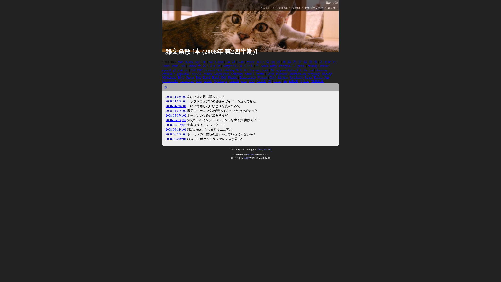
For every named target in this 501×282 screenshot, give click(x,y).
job (273, 61)
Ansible (261, 81)
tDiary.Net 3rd (264, 149)
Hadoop (327, 74)
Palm (175, 66)
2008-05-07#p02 (176, 115)
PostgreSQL (230, 66)
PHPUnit (281, 74)
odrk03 (249, 74)
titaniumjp (322, 70)
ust (312, 70)
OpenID (300, 66)
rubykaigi (314, 74)
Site (197, 61)
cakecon (183, 70)
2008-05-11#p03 (176, 125)
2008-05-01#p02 (176, 110)
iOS (223, 77)
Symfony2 (220, 81)
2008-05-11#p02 (176, 120)
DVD (260, 61)
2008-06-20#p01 (176, 139)
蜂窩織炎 (317, 81)
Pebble (208, 81)
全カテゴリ (331, 8)
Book (241, 61)
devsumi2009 (213, 70)
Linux (166, 66)
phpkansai (183, 74)
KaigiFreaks (221, 74)
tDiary (189, 61)
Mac (180, 61)
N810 (264, 66)
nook (265, 70)
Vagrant (262, 77)
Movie (251, 61)
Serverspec (187, 81)
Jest (326, 77)
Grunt (270, 74)
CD (228, 61)
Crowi (277, 81)
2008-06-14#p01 (176, 129)
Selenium (237, 74)
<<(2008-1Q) (267, 8)
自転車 (293, 81)
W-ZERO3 (246, 66)
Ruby (273, 66)
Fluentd (232, 77)
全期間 (296, 8)
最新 (328, 2)
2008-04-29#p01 (176, 106)
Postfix (260, 74)
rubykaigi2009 (233, 70)
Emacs (191, 66)
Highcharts (169, 77)
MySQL (197, 74)
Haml (215, 77)
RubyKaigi (203, 77)
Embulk (234, 81)
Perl (182, 66)
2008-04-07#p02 (176, 101)
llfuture (324, 66)
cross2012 (168, 74)
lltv (246, 70)
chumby (313, 66)
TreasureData (297, 74)
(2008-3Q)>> (283, 8)
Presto (190, 77)
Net (211, 61)
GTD (211, 66)
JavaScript (296, 77)
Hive (181, 77)
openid (166, 70)
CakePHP (197, 70)
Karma (318, 77)
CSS (252, 81)
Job (204, 61)
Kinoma (283, 77)
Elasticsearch (248, 77)
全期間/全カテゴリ (312, 8)
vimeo (208, 74)
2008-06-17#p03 (176, 134)
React (308, 77)
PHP (328, 61)
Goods (219, 61)
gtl (174, 70)
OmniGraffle (170, 81)
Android (255, 70)
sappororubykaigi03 (288, 70)
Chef (272, 77)
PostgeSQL (286, 66)
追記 (335, 2)
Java (199, 81)
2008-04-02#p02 (176, 96)
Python (304, 81)
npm (244, 81)
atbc (305, 70)
